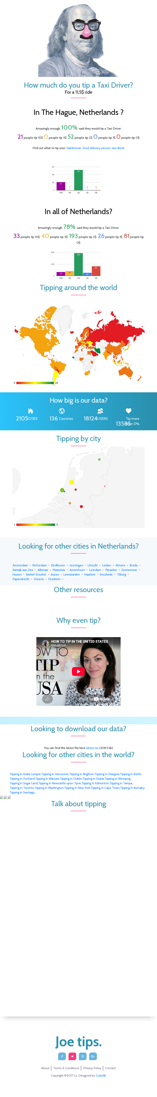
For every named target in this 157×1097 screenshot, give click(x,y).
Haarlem (89, 574)
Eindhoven (58, 565)
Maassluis (59, 570)
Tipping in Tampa (121, 783)
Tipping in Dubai (93, 778)
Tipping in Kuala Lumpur (25, 774)
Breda (133, 565)
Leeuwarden (71, 574)
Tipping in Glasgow (107, 774)
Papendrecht (20, 579)
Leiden (106, 565)
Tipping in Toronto (22, 788)
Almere (120, 565)
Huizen (17, 574)
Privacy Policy (92, 1068)
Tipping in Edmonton (95, 783)
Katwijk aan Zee (22, 570)
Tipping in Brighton (81, 774)
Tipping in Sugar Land (24, 783)
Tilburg (121, 574)
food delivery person (96, 148)
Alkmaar (43, 570)
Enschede (106, 574)
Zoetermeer (129, 570)
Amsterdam (20, 565)
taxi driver (118, 148)
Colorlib (101, 1075)
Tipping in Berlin (130, 774)
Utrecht (93, 565)
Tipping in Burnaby (132, 788)
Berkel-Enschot (36, 574)
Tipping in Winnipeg (117, 778)
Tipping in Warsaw (47, 778)
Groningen (76, 565)
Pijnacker (111, 570)
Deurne (39, 579)
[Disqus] (78, 859)
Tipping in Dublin (71, 778)
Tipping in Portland (22, 778)
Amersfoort (77, 570)
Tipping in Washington (49, 788)
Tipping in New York (77, 788)
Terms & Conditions (66, 1068)
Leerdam (95, 570)
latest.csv (92, 748)
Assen (55, 574)
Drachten (54, 579)
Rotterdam (39, 565)
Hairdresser (73, 148)
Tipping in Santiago (22, 792)
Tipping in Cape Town (105, 788)
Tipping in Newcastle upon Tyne (59, 783)
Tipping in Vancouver (55, 774)
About (45, 1068)
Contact (110, 1068)
